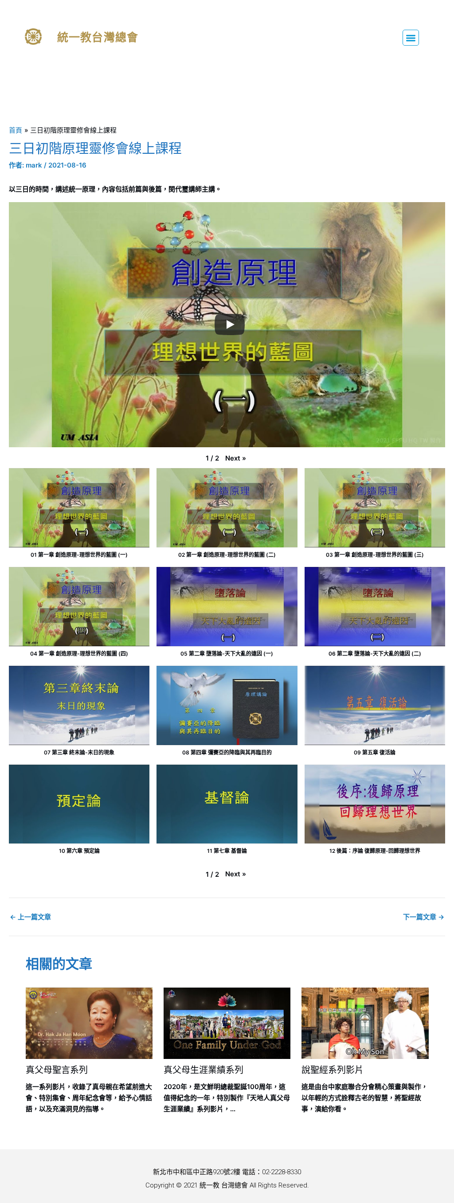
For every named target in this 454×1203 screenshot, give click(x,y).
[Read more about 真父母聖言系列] (89, 1022)
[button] (411, 38)
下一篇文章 (423, 917)
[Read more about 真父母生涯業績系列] (227, 1022)
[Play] (229, 324)
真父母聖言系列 (57, 1070)
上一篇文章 (30, 917)
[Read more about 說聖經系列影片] (364, 1022)
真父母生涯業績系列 (203, 1070)
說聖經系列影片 (332, 1070)
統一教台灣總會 (97, 37)
